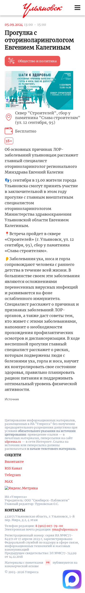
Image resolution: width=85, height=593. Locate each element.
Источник (12, 399)
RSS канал (13, 468)
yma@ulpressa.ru (65, 529)
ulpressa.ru (13, 441)
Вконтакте (14, 461)
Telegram (13, 475)
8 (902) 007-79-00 (49, 526)
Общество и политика (37, 61)
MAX (9, 481)
